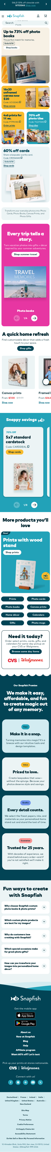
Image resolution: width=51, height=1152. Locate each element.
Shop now (31, 5)
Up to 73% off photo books (21, 33)
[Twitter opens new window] (41, 1081)
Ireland (32, 1097)
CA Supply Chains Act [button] (25, 1129)
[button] (3, 16)
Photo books (13, 606)
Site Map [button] (25, 1110)
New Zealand (25, 1104)
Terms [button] (25, 1115)
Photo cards (38, 598)
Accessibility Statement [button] (25, 1134)
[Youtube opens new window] (34, 1081)
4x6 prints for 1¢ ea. (12, 116)
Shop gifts (25, 348)
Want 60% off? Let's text (25, 1054)
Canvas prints (11, 393)
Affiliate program (25, 1050)
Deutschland (12, 1097)
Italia (40, 1097)
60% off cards (16, 150)
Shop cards (14, 451)
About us (26, 1032)
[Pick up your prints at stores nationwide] (13, 1067)
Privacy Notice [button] (25, 1120)
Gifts (12, 622)
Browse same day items (25, 651)
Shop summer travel (25, 254)
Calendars (38, 614)
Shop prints (12, 552)
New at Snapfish (25, 1036)
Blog (25, 1041)
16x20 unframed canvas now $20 (11, 94)
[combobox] (25, 23)
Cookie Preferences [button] (25, 1124)
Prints (12, 598)
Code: (11, 158)
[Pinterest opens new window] (26, 1081)
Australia (41, 1101)
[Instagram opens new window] (19, 1081)
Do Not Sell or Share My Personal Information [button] (25, 1138)
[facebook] (12, 1081)
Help (25, 1045)
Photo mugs (38, 622)
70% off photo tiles (36, 116)
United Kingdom (12, 1101)
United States (28, 1101)
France (23, 1097)
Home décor (12, 614)
